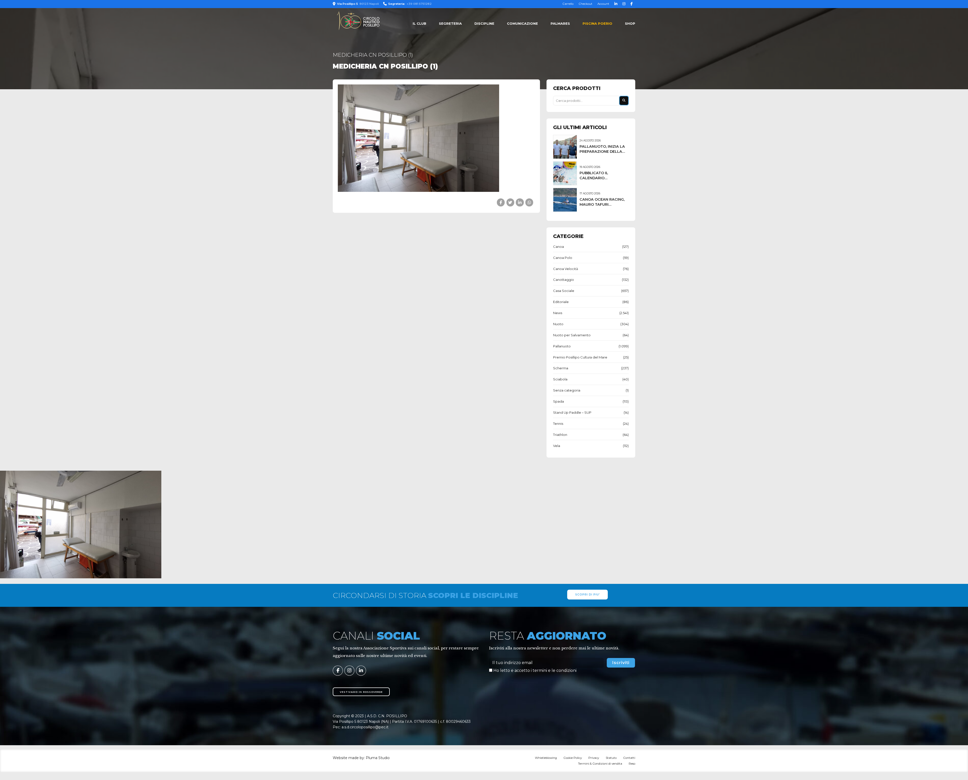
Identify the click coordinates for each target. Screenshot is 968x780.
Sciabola (560, 379)
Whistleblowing (546, 758)
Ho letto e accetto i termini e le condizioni (535, 670)
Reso (632, 763)
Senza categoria (566, 390)
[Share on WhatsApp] (529, 202)
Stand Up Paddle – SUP (572, 412)
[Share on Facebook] (501, 202)
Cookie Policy (572, 758)
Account (603, 4)
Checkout (585, 4)
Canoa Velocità (565, 269)
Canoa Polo (562, 258)
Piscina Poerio (597, 23)
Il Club (419, 23)
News (557, 313)
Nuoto (558, 324)
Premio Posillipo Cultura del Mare (580, 357)
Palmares (560, 23)
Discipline (484, 23)
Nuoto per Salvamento (572, 335)
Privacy (593, 758)
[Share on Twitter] (510, 202)
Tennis (558, 424)
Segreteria (450, 23)
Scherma (560, 368)
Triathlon (560, 435)
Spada (558, 401)
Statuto (611, 758)
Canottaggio (563, 280)
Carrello (567, 4)
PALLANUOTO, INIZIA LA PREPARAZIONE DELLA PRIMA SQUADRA (602, 151)
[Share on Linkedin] (520, 202)
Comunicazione (522, 23)
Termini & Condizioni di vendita (600, 763)
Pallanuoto (562, 346)
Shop (630, 23)
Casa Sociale (563, 291)
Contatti (629, 758)
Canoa (558, 247)
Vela (556, 446)
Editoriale (561, 302)
